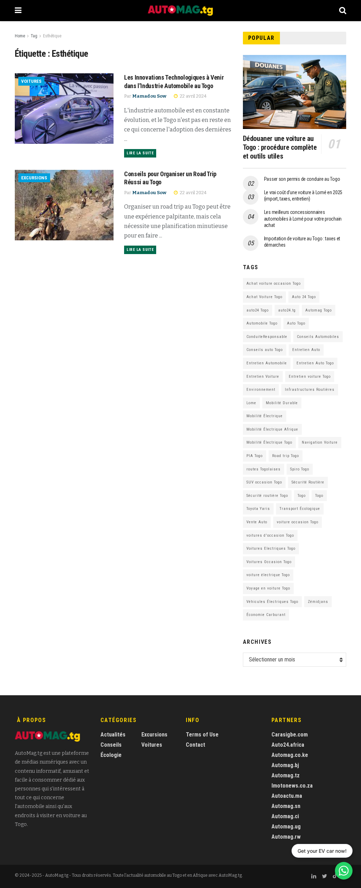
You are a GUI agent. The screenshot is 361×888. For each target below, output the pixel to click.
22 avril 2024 (193, 96)
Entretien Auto (306, 349)
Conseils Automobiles (318, 336)
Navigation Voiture (320, 442)
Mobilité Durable (282, 403)
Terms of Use (202, 734)
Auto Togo (296, 323)
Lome (251, 403)
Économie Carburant (266, 614)
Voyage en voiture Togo (268, 588)
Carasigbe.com (289, 734)
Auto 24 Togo (304, 297)
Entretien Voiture (262, 376)
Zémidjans (318, 601)
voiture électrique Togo (268, 575)
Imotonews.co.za (292, 785)
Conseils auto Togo (264, 349)
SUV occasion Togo (264, 482)
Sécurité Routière (308, 482)
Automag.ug (286, 826)
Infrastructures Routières (310, 389)
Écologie (111, 755)
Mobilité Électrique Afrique (272, 429)
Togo (302, 495)
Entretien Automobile (266, 363)
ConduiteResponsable (266, 336)
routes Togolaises (263, 469)
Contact (195, 744)
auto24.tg (287, 310)
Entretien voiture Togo (310, 376)
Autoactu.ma (286, 796)
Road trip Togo (285, 456)
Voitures (31, 81)
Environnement (260, 389)
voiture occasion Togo (297, 522)
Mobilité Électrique (264, 416)
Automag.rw (286, 836)
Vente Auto (256, 522)
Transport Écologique (300, 508)
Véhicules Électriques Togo (272, 601)
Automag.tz (285, 775)
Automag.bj (285, 765)
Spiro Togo (299, 469)
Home (20, 35)
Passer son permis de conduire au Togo (302, 179)
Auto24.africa (287, 744)
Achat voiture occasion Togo (273, 283)
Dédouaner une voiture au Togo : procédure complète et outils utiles (280, 147)
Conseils (111, 744)
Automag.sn (285, 806)
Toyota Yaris (258, 508)
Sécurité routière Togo (267, 495)
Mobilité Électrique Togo (269, 442)
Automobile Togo (261, 323)
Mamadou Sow (149, 96)
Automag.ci (285, 816)
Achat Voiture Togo (264, 297)
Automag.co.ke (289, 755)
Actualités (113, 734)
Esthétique (52, 35)
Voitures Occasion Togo (269, 562)
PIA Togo (254, 456)
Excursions (34, 177)
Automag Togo (318, 310)
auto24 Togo (257, 310)
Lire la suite (140, 153)
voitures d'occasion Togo (270, 535)
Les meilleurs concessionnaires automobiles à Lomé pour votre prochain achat (303, 218)
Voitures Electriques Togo (270, 548)
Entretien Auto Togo (315, 363)
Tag (34, 35)
